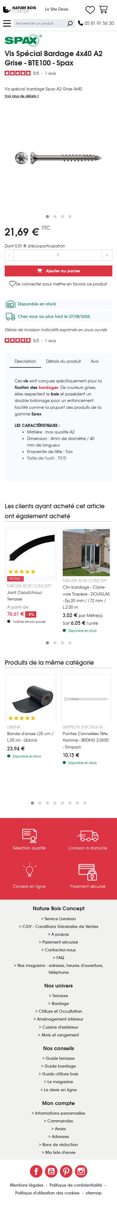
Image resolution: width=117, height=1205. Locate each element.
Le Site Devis (56, 9)
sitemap (94, 1193)
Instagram (81, 1171)
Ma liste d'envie (60, 1152)
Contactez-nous (60, 950)
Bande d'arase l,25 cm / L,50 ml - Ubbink (30, 737)
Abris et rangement (60, 1035)
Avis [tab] (94, 361)
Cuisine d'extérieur (60, 1027)
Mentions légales (27, 1185)
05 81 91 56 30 (98, 23)
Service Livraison (60, 918)
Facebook (36, 1171)
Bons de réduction (60, 1144)
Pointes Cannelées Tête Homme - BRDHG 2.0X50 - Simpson (86, 740)
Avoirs (60, 1128)
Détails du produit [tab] (63, 361)
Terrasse (60, 995)
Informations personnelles (60, 1113)
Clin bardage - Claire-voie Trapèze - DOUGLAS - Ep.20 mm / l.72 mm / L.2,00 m (86, 597)
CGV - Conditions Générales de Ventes (60, 926)
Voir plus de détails (21, 96)
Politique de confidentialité (76, 1185)
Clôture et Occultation (60, 1011)
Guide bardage (60, 1066)
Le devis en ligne (60, 1090)
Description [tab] (25, 361)
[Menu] (7, 23)
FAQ (60, 957)
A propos (60, 934)
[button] (47, 216)
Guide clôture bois (60, 1074)
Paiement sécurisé (60, 942)
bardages (48, 387)
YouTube (51, 1171)
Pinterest (66, 1171)
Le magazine (60, 1081)
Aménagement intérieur (60, 1019)
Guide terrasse (60, 1058)
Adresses (60, 1136)
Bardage (60, 1003)
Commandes (60, 1121)
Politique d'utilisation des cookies (48, 1193)
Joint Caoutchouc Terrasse (24, 596)
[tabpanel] (58, 427)
